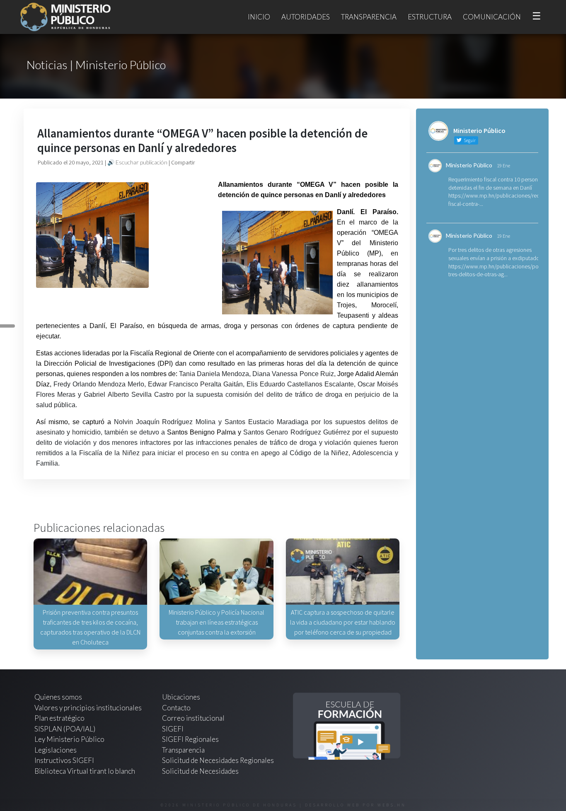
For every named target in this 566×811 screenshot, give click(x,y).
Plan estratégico (60, 718)
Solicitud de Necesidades (200, 771)
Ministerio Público (469, 165)
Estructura (430, 16)
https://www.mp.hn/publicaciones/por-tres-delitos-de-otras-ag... (495, 270)
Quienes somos (58, 697)
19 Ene (503, 165)
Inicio (259, 16)
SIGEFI (173, 728)
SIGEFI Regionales (190, 739)
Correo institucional (193, 718)
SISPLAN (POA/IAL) (64, 728)
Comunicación (492, 16)
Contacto (176, 707)
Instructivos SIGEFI (64, 760)
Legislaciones (55, 750)
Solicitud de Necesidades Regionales (218, 760)
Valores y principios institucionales (88, 707)
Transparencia (369, 16)
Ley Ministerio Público (69, 739)
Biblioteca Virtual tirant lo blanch (84, 771)
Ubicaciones (181, 697)
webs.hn (391, 805)
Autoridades (305, 16)
